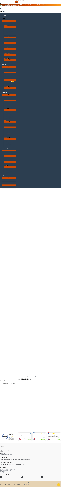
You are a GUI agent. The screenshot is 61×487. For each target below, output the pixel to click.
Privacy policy (2, 472)
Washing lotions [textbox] (6, 383)
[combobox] (7, 383)
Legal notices (2, 471)
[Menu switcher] (9, 21)
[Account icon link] (1, 8)
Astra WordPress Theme (26, 484)
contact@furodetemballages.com (6, 454)
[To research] (16, 2)
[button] (4, 18)
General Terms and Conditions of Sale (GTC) (8, 469)
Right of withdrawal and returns (5, 470)
